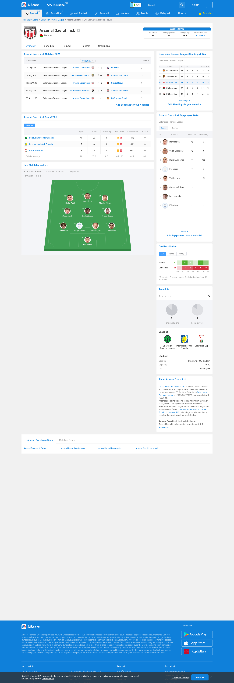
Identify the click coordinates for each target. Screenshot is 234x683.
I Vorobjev (173, 205)
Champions (104, 46)
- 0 (100, 75)
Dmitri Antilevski (176, 160)
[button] (182, 13)
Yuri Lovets (174, 178)
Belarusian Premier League (52, 19)
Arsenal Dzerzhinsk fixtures (35, 448)
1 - (100, 68)
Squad (67, 46)
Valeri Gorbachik (176, 151)
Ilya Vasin (173, 169)
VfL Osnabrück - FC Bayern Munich (85, 671)
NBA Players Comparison (176, 671)
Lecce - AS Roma (29, 671)
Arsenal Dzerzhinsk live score (172, 386)
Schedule (49, 46)
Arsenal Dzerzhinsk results (109, 448)
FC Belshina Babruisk (172, 94)
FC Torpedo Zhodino (172, 70)
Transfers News (124, 671)
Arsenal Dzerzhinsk (172, 82)
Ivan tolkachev (176, 196)
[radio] (29, 125)
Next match (27, 666)
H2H (178, 412)
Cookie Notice (48, 679)
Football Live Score (29, 19)
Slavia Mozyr (172, 76)
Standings (183, 101)
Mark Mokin (174, 142)
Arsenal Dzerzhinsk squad (147, 448)
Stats (183, 232)
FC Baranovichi (172, 88)
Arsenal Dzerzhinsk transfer (73, 448)
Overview (30, 46)
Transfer (85, 46)
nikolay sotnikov (176, 187)
